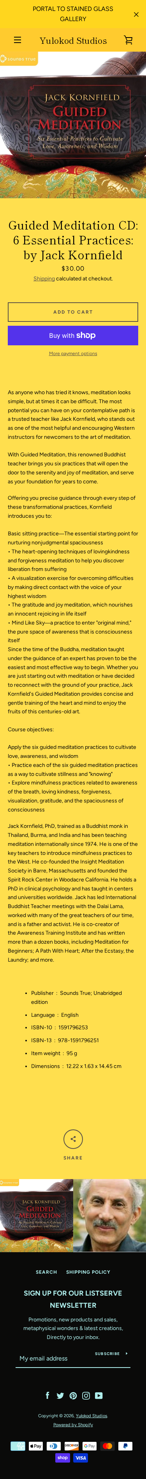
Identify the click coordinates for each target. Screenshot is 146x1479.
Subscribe (107, 1353)
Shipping (44, 278)
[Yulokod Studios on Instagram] (86, 1395)
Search (46, 1272)
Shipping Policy (88, 1272)
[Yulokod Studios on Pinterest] (73, 1395)
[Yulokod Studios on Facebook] (47, 1395)
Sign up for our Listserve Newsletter (73, 1299)
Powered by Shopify (73, 1424)
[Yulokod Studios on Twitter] (60, 1395)
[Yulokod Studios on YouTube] (99, 1395)
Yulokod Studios (73, 40)
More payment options (73, 353)
